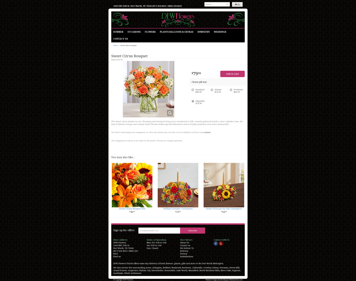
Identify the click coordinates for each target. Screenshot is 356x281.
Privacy (183, 254)
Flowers (150, 32)
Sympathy (203, 32)
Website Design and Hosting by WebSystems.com (224, 280)
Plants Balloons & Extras (176, 32)
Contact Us (120, 39)
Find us (117, 256)
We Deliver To (187, 248)
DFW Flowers (178, 20)
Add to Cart (232, 74)
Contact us (185, 245)
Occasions (134, 32)
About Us (184, 243)
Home (115, 45)
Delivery (184, 251)
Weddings (220, 32)
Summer (118, 32)
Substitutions (186, 256)
